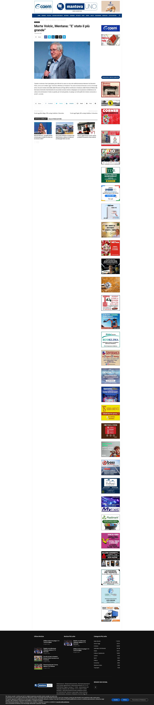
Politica (49, 15)
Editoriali (66, 15)
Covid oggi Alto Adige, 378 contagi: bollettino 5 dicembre (49, 113)
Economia (72, 15)
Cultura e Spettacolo (57, 15)
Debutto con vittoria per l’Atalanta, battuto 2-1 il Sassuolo (49, 650)
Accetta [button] (116, 700)
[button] (119, 15)
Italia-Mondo (98, 15)
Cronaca (44, 15)
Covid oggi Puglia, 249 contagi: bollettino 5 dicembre (83, 113)
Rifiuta (125, 700)
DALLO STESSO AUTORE (55, 119)
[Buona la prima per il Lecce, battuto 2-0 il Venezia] (38, 667)
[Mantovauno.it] (77, 6)
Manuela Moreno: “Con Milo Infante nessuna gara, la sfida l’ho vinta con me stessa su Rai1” (43, 137)
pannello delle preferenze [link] (62, 702)
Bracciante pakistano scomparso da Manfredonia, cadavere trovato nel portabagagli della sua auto (65, 137)
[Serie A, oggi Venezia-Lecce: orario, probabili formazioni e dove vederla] (87, 128)
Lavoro (87, 15)
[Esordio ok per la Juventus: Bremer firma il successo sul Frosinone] (38, 658)
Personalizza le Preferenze (139, 700)
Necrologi (104, 15)
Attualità (78, 15)
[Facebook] (95, 687)
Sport (83, 15)
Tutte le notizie (112, 15)
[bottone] (110, 77)
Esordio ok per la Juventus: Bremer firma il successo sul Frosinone (51, 658)
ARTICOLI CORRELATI (41, 119)
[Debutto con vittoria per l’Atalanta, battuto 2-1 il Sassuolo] (38, 650)
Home (39, 15)
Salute (92, 15)
